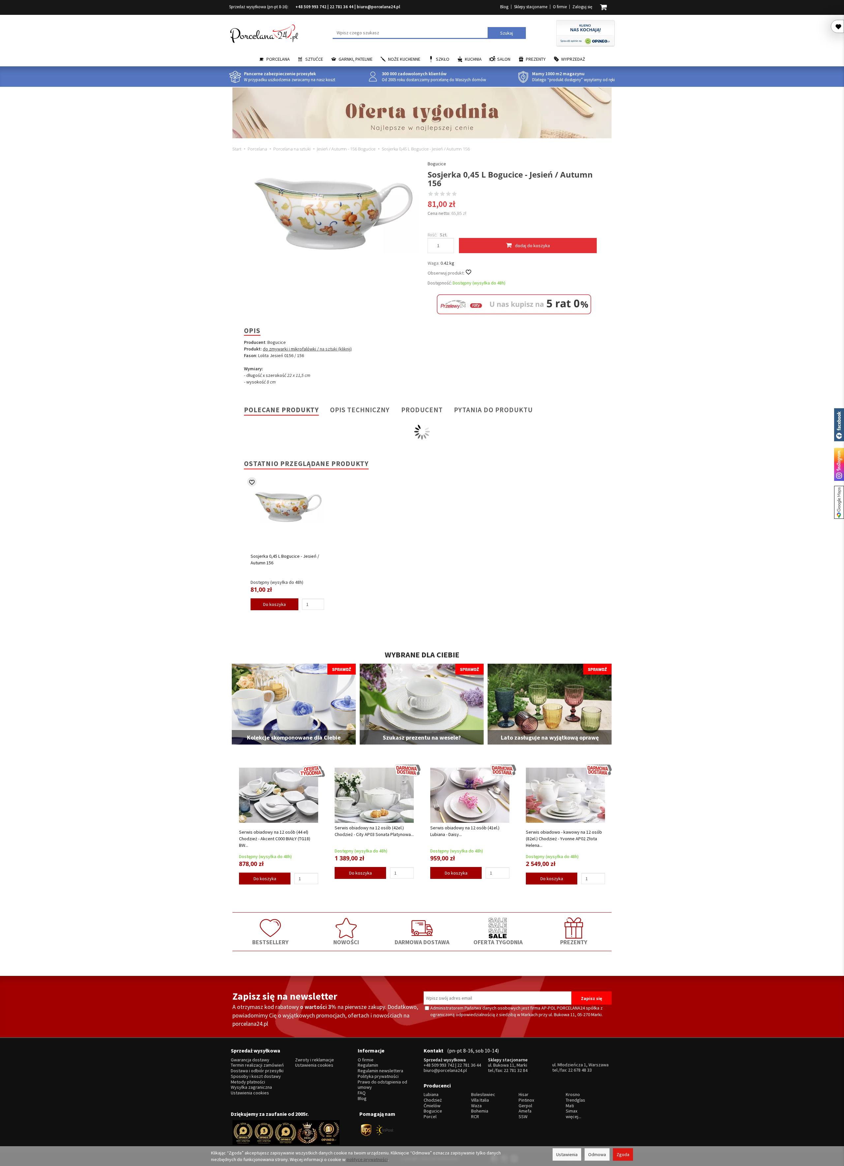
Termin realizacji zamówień (257, 1065)
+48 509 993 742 (310, 7)
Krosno (573, 1094)
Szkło (442, 59)
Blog (504, 7)
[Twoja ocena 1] (431, 194)
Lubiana (431, 1094)
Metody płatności (248, 1082)
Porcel (430, 1116)
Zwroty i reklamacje (314, 1060)
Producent (422, 409)
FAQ (362, 1093)
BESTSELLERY (270, 942)
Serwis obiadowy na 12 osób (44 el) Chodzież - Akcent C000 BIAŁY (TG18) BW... (274, 838)
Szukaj (506, 33)
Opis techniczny (360, 409)
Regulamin (368, 1065)
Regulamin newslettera (380, 1071)
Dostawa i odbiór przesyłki (257, 1071)
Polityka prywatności (378, 1076)
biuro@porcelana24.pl (378, 7)
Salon (503, 59)
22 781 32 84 (516, 1070)
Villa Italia (480, 1100)
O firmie (560, 7)
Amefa (525, 1111)
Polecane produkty (281, 409)
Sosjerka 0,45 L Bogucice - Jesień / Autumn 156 (285, 559)
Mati (570, 1106)
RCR (475, 1116)
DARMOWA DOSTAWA (422, 942)
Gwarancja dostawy (250, 1060)
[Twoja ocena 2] (436, 194)
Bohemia (479, 1111)
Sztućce (314, 59)
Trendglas (575, 1100)
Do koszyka (274, 604)
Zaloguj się (582, 7)
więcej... (573, 1116)
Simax (571, 1111)
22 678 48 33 (580, 1070)
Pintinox (526, 1100)
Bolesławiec (483, 1094)
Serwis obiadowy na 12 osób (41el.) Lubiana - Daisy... (464, 831)
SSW (523, 1116)
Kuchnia (473, 59)
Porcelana (278, 59)
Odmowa (597, 1154)
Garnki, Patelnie (356, 59)
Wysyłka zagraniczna (251, 1087)
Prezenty (536, 59)
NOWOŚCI (346, 942)
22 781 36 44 (341, 7)
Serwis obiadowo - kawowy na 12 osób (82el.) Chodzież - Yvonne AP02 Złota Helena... (564, 838)
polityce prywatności (367, 1159)
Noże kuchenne (404, 59)
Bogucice (437, 164)
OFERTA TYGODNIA (498, 942)
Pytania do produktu (493, 409)
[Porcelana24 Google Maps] (839, 502)
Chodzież (433, 1100)
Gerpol (525, 1106)
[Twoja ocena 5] (454, 194)
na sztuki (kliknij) (335, 349)
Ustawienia (567, 1154)
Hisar (523, 1094)
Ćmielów (432, 1106)
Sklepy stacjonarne (530, 7)
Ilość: (432, 235)
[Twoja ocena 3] (442, 194)
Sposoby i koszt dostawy (256, 1076)
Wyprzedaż (573, 59)
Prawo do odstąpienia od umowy (382, 1084)
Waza (476, 1106)
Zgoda (623, 1154)
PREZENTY (573, 942)
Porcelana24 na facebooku (839, 424)
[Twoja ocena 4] (448, 194)
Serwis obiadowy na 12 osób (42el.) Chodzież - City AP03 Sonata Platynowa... (374, 831)
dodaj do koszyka (532, 246)
